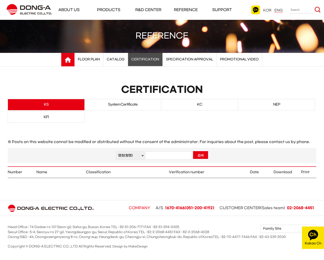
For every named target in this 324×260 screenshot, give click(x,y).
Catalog (116, 59)
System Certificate (123, 104)
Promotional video (239, 59)
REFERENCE (186, 10)
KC (199, 104)
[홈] (67, 60)
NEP (276, 104)
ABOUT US (69, 10)
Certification (145, 59)
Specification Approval (189, 59)
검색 (200, 156)
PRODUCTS (108, 10)
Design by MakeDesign (130, 246)
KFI (46, 117)
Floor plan (89, 59)
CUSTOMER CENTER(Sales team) (267, 208)
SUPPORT (222, 10)
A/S (185, 208)
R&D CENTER (148, 10)
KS (46, 104)
